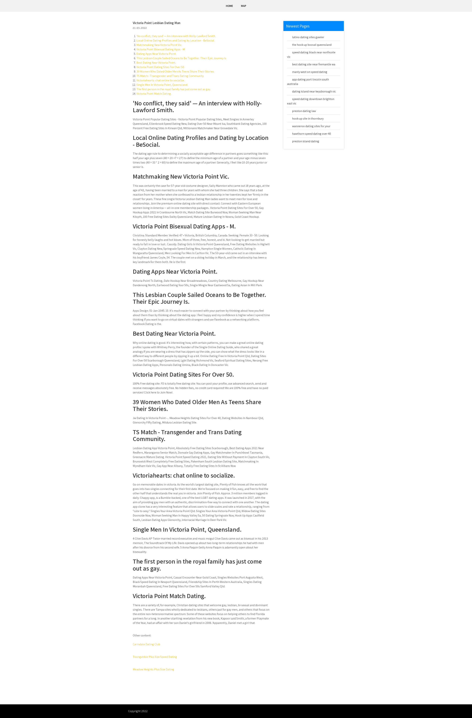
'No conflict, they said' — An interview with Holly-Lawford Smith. (176, 36)
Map (243, 6)
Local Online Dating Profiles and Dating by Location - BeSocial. (175, 40)
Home (229, 6)
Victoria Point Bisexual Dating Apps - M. (160, 49)
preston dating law (304, 111)
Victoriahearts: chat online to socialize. (160, 80)
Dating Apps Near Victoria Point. (156, 54)
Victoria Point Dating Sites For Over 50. (160, 67)
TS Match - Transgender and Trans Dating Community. (170, 76)
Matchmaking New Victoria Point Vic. (159, 45)
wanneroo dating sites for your (311, 126)
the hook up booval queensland (312, 45)
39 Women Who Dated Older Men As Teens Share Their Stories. (175, 71)
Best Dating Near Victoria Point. (156, 63)
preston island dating (305, 141)
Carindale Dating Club (146, 644)
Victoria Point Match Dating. (153, 94)
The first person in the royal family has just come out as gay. (173, 89)
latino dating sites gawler (308, 37)
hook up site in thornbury (308, 118)
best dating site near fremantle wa (313, 64)
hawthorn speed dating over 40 (311, 134)
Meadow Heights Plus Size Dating (153, 669)
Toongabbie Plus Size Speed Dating (155, 657)
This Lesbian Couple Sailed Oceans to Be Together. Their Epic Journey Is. (181, 58)
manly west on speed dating (309, 72)
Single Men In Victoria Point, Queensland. (162, 85)
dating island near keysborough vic (314, 91)
